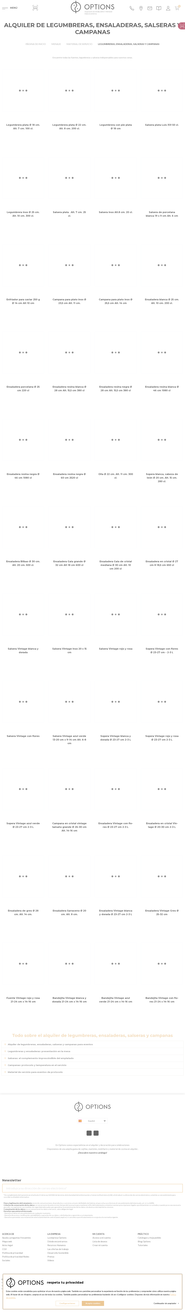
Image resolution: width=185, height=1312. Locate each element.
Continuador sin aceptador (166, 1303)
